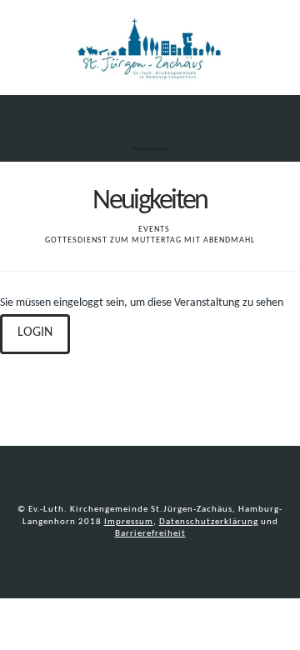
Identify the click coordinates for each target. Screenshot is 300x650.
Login (35, 332)
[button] (150, 131)
